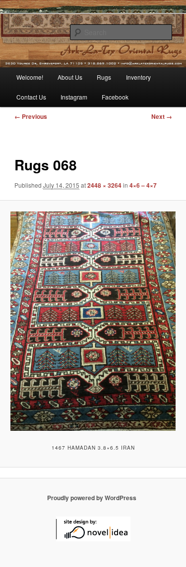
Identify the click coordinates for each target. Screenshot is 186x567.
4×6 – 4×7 (143, 185)
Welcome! (29, 77)
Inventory (138, 77)
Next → (161, 116)
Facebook (115, 97)
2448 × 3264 (104, 185)
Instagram (74, 97)
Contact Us (31, 97)
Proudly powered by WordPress (91, 497)
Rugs (104, 77)
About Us (70, 77)
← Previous (30, 116)
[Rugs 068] (92, 321)
